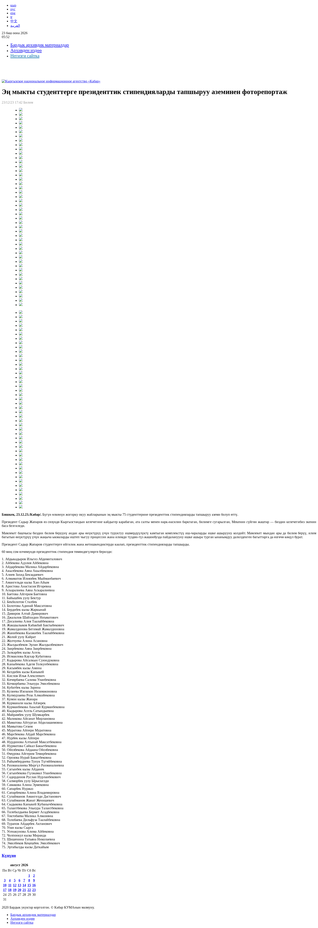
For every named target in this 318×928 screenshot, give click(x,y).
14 (24, 885)
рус (12, 9)
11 (9, 885)
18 (9, 890)
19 (14, 890)
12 (14, 885)
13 (19, 885)
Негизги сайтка (24, 55)
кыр (13, 5)
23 (34, 890)
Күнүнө (9, 855)
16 (34, 885)
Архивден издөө (26, 50)
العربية (15, 25)
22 (29, 890)
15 (29, 885)
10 (4, 885)
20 (19, 890)
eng (12, 13)
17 (4, 890)
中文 (13, 21)
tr (11, 17)
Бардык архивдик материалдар (39, 45)
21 (24, 890)
